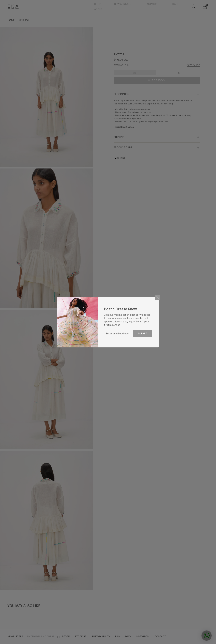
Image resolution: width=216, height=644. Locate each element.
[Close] (157, 297)
